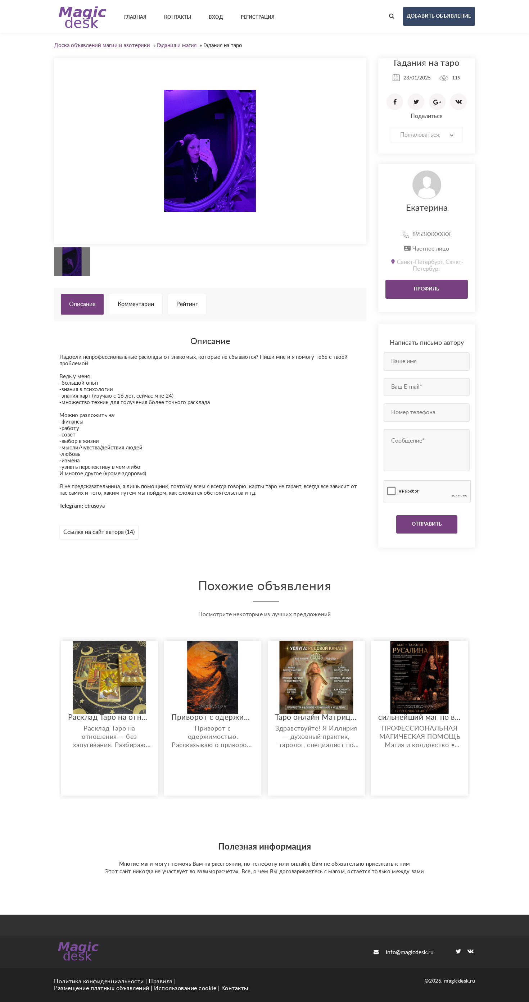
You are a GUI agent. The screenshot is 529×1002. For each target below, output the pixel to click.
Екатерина (427, 208)
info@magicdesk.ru (410, 952)
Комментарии (136, 304)
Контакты (235, 988)
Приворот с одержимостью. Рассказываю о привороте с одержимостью (212, 717)
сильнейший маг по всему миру (419, 717)
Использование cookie (185, 988)
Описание (82, 304)
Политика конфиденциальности (99, 981)
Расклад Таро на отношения (109, 717)
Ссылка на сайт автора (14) (99, 532)
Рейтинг (187, 304)
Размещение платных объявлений (101, 988)
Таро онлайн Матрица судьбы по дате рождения (316, 717)
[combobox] (426, 134)
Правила (161, 981)
